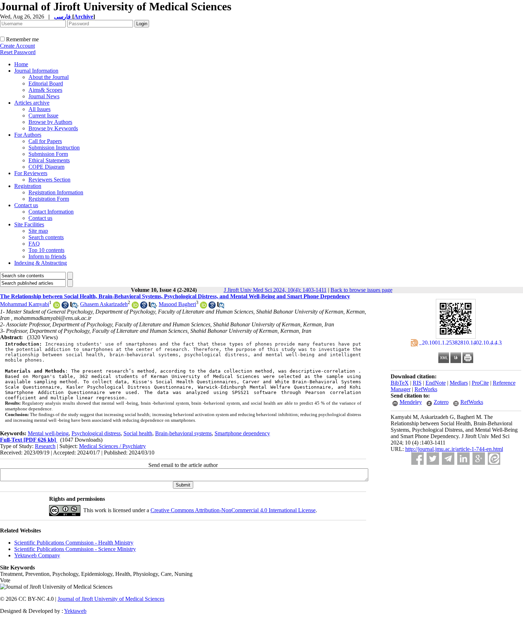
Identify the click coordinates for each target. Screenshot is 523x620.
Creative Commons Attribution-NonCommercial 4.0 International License (233, 510)
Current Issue (43, 115)
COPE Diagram (46, 167)
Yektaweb (75, 611)
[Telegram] (448, 458)
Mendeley (411, 402)
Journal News (43, 96)
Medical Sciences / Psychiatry (112, 446)
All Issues (39, 109)
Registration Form (48, 199)
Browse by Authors (50, 122)
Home (21, 64)
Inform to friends (47, 256)
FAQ (34, 244)
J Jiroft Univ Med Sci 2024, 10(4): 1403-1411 (275, 290)
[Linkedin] (463, 458)
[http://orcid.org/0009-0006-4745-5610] (56, 307)
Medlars (459, 383)
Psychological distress (96, 433)
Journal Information (36, 71)
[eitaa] (494, 458)
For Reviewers (30, 173)
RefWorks (425, 389)
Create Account (17, 46)
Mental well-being (48, 433)
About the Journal (48, 77)
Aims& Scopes (45, 90)
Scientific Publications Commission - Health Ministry (73, 543)
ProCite (480, 383)
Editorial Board (45, 83)
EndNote (436, 383)
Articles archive (31, 103)
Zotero (441, 402)
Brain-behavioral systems (183, 433)
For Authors (27, 135)
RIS (417, 383)
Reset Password (18, 52)
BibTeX (400, 383)
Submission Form (48, 154)
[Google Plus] (478, 458)
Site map (38, 231)
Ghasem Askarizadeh (104, 304)
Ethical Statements (49, 160)
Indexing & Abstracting (40, 263)
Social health (137, 433)
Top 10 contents (46, 250)
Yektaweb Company (37, 555)
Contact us (26, 205)
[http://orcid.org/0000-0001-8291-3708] (135, 307)
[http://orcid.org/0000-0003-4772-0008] (203, 307)
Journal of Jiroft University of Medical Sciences (111, 599)
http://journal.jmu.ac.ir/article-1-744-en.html (454, 449)
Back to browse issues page (361, 290)
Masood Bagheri (177, 304)
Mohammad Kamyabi (24, 304)
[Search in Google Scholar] (65, 307)
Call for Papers (45, 141)
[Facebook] (417, 458)
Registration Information (55, 192)
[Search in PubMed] (73, 307)
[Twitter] (433, 458)
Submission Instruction (54, 148)
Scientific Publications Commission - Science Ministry (75, 549)
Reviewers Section (49, 180)
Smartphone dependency (242, 433)
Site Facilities (29, 224)
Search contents (46, 237)
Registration (27, 186)
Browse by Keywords (53, 128)
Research (45, 446)
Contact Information (51, 212)
